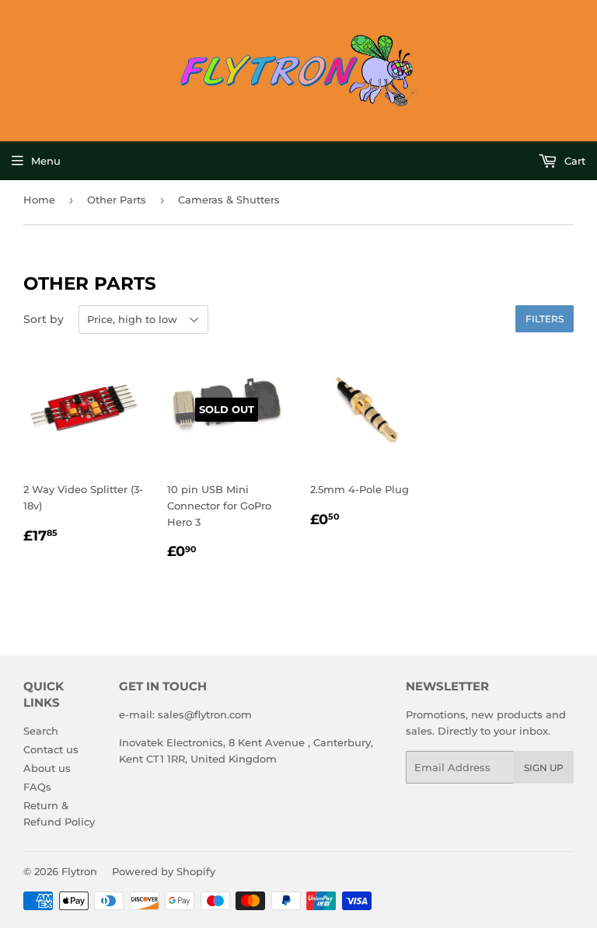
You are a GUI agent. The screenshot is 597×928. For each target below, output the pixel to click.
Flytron (79, 871)
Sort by (43, 319)
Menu (46, 161)
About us (47, 768)
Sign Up (544, 767)
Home (39, 199)
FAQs (37, 786)
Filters (544, 319)
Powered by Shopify (163, 871)
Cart (573, 161)
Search (40, 731)
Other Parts (116, 199)
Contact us (51, 749)
